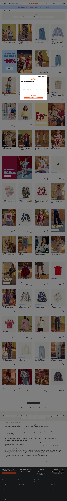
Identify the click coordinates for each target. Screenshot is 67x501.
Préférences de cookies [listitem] (33, 95)
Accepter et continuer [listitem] (33, 97)
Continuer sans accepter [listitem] (42, 76)
